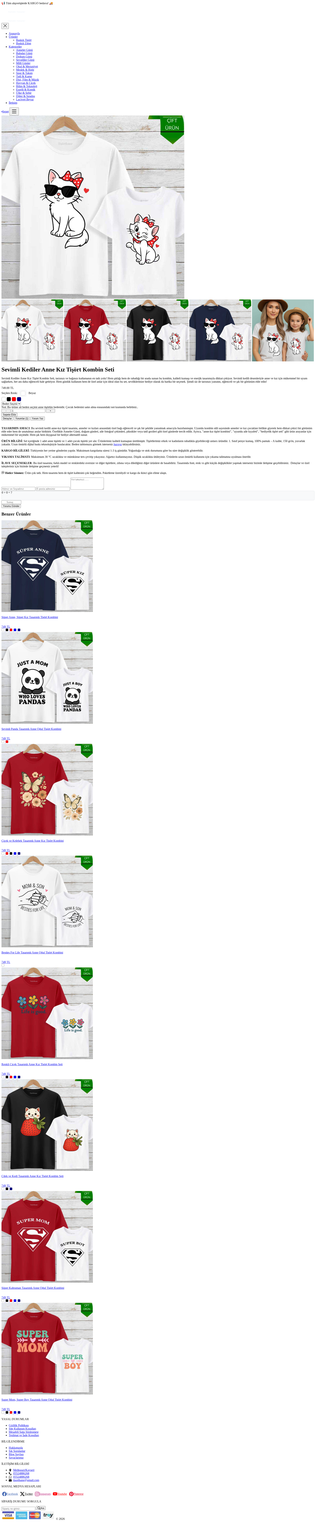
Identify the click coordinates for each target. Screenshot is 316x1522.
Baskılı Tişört (23, 40)
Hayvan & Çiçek (26, 82)
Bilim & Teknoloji (26, 86)
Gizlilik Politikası (19, 1425)
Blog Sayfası (16, 1454)
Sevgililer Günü (25, 59)
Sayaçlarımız (16, 1457)
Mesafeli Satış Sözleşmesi (23, 1431)
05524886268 (21, 1473)
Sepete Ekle (9, 414)
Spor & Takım (24, 73)
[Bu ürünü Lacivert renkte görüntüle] (19, 399)
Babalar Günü (24, 53)
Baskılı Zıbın (23, 43)
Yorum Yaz (37, 418)
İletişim (13, 102)
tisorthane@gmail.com (26, 1480)
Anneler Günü (24, 49)
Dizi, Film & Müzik (27, 79)
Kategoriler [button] (15, 46)
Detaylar (7, 418)
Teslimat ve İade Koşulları (24, 1435)
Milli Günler (23, 63)
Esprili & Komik (25, 89)
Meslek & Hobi (25, 69)
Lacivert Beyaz (25, 99)
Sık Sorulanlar (17, 1451)
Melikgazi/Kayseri (23, 1470)
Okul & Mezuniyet (27, 66)
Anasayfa (14, 33)
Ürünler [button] (13, 36)
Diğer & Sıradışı (25, 96)
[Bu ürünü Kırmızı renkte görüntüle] (14, 399)
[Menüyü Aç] (14, 111)
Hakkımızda (16, 1447)
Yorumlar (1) (21, 418)
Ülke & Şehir (23, 92)
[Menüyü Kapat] (5, 26)
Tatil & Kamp (24, 76)
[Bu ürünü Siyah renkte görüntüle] (9, 399)
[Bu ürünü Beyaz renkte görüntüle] (3, 399)
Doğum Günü (24, 56)
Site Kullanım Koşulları (22, 1428)
